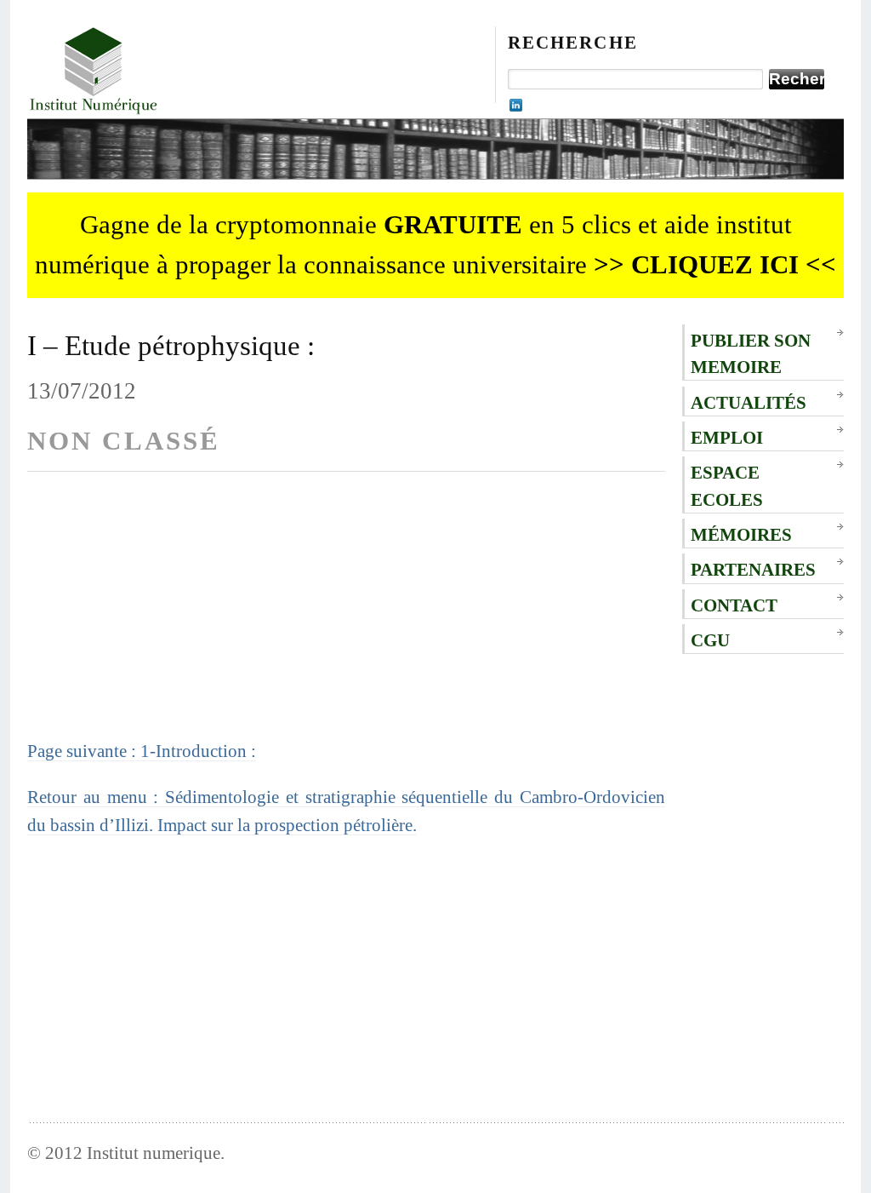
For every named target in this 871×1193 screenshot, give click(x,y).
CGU (710, 640)
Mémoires (741, 534)
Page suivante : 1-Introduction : (141, 750)
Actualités (748, 402)
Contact (734, 605)
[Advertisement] (346, 617)
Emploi (727, 437)
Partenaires (753, 569)
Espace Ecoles (727, 485)
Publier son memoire (751, 353)
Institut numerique (153, 1152)
